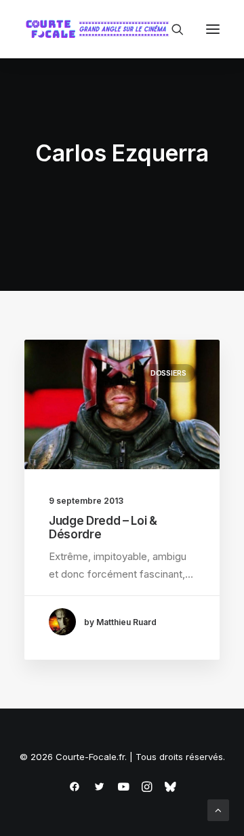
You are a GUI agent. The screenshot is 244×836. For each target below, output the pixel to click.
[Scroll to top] (218, 809)
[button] (213, 29)
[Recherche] (171, 29)
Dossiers (168, 373)
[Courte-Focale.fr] (100, 29)
